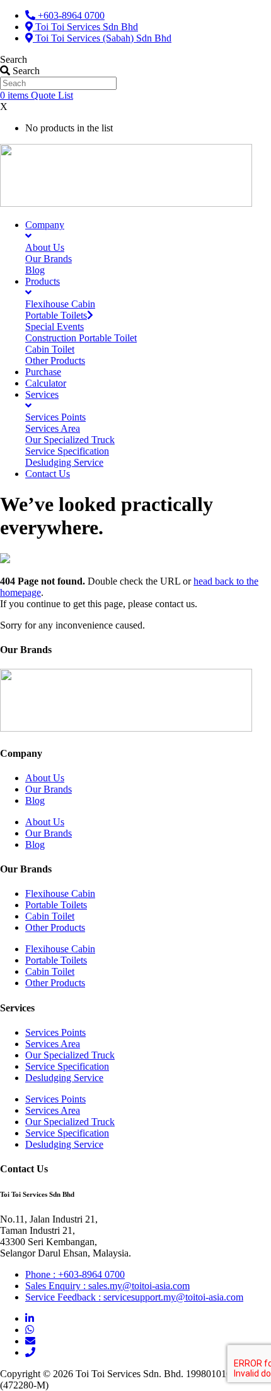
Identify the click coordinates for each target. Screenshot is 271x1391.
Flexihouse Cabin (60, 893)
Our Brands (48, 789)
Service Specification (67, 1066)
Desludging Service (64, 1077)
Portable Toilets (56, 904)
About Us (44, 777)
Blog (35, 800)
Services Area (52, 1043)
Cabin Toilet (49, 916)
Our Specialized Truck (70, 1055)
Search (13, 59)
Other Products (55, 927)
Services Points (55, 1032)
